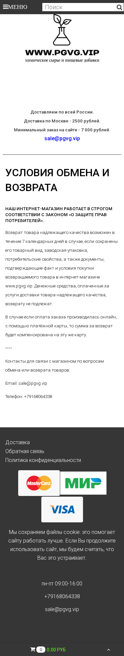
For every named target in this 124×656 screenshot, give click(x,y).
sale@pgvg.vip (62, 138)
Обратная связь (24, 451)
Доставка (17, 442)
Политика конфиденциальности (43, 460)
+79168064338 (62, 596)
